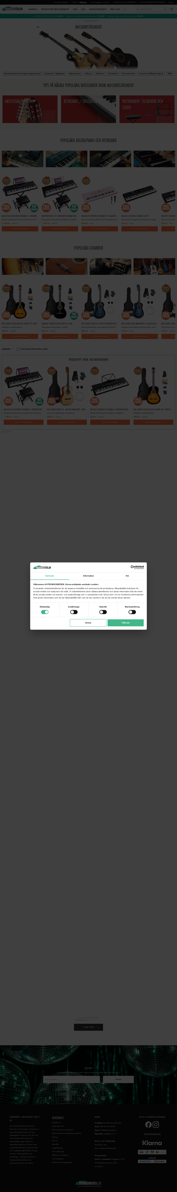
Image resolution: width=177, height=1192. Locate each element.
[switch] (74, 612)
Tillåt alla (126, 623)
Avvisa (88, 623)
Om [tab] (127, 576)
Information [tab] (88, 576)
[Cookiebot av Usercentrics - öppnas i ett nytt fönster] (132, 567)
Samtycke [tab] (49, 576)
